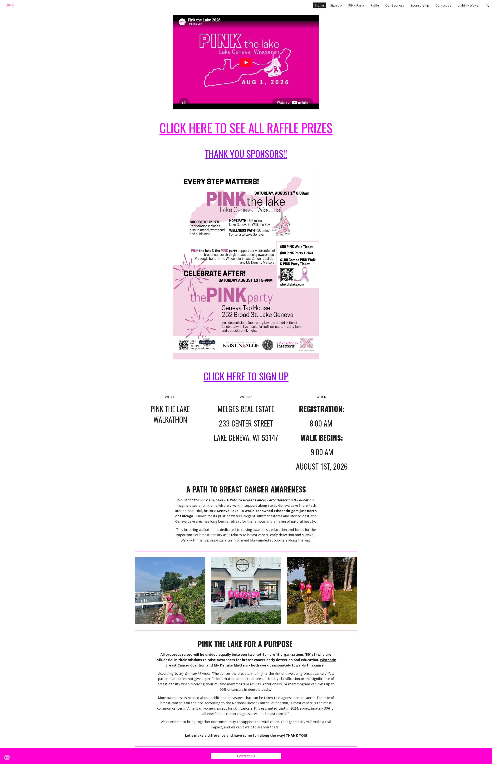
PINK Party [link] (356, 5)
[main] (246, 128)
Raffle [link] (375, 5)
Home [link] (319, 5)
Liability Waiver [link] (469, 5)
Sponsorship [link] (420, 5)
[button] (487, 5)
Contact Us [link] (443, 5)
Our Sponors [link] (394, 5)
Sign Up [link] (336, 5)
